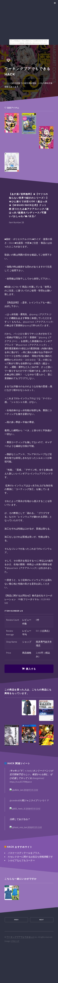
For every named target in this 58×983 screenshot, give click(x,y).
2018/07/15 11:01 (31, 789)
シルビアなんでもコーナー (21, 860)
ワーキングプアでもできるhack (20, 937)
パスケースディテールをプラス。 (25, 852)
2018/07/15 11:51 (33, 808)
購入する (31, 668)
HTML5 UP (15, 941)
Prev (16, 919)
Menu (54, 3)
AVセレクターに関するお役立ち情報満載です (30, 856)
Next (41, 919)
